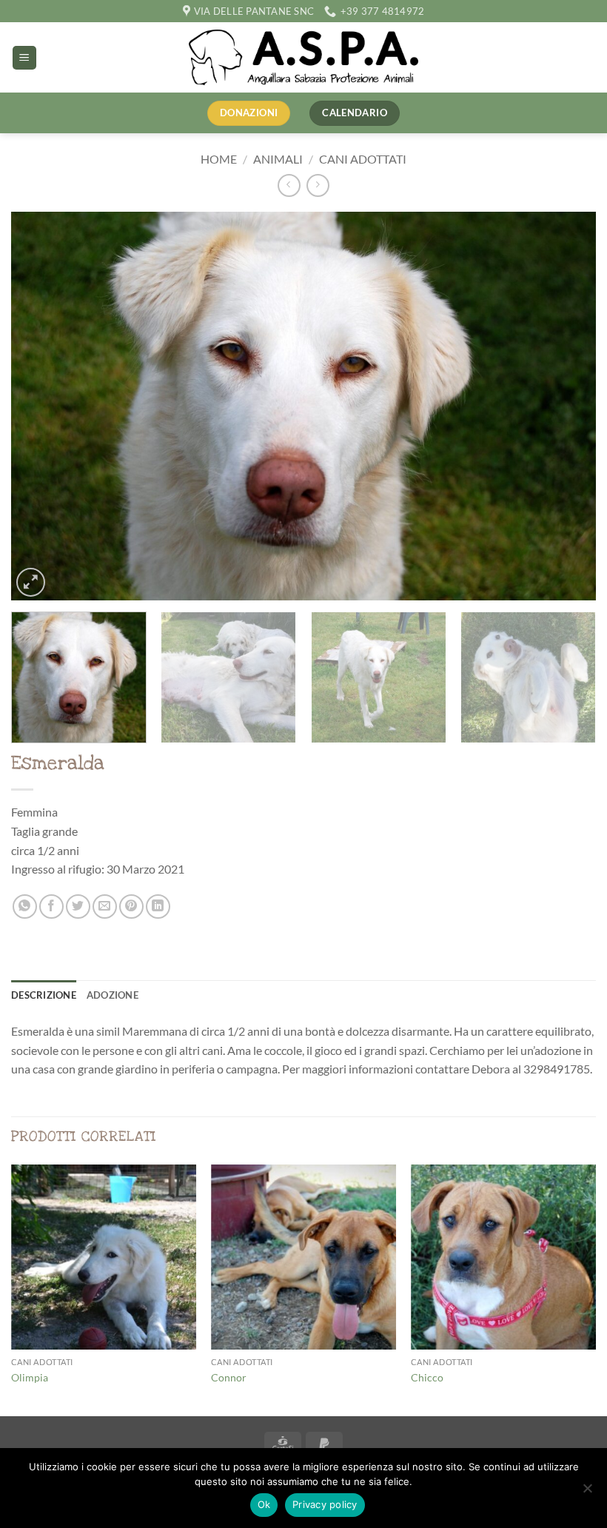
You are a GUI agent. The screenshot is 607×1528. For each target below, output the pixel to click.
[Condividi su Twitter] (78, 906)
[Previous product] (317, 185)
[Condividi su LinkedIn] (158, 906)
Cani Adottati (362, 159)
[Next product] (289, 185)
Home (219, 159)
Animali (278, 159)
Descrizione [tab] (43, 995)
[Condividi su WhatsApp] (25, 906)
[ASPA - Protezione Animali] (303, 57)
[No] (587, 1492)
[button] (24, 58)
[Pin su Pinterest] (131, 906)
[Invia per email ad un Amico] (105, 906)
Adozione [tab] (112, 995)
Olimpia (29, 1377)
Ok (264, 1504)
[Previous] (41, 406)
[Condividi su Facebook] (51, 906)
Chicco (427, 1377)
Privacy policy (325, 1504)
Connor (229, 1377)
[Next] (565, 406)
